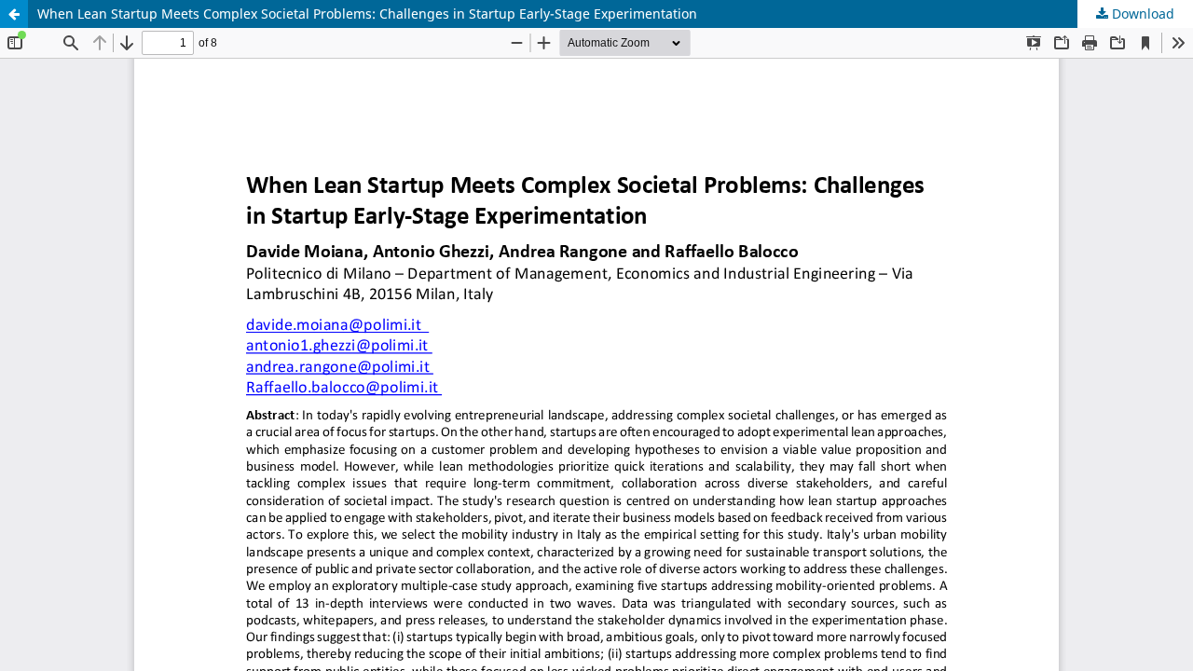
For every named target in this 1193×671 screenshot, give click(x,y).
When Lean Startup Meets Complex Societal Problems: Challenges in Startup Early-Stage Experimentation (367, 13)
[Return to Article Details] (14, 14)
